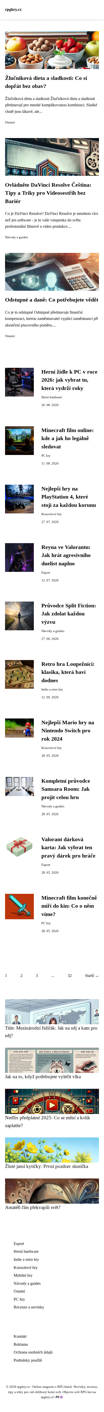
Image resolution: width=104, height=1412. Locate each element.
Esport (45, 572)
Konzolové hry (51, 514)
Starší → (92, 975)
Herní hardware (51, 397)
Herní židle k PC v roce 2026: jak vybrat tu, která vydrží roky (69, 380)
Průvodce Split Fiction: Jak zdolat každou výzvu (68, 614)
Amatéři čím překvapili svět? (32, 1207)
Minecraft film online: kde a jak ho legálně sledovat (67, 438)
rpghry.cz (13, 9)
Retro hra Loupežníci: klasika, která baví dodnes (67, 672)
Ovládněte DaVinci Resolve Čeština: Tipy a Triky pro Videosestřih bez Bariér (48, 193)
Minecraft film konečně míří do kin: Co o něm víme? (69, 906)
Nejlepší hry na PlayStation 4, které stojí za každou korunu (68, 497)
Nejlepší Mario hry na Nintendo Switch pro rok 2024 (67, 730)
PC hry (46, 455)
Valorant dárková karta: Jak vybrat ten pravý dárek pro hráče (68, 847)
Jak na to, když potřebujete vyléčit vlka (43, 1076)
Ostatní (10, 122)
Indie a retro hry (52, 689)
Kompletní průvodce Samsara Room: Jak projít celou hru (65, 789)
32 (70, 975)
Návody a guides (16, 237)
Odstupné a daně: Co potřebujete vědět (51, 300)
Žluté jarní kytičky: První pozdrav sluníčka (46, 1166)
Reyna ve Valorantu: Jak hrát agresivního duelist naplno (66, 555)
